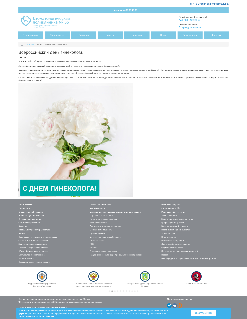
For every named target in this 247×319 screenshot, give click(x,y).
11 (138, 291)
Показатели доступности (172, 240)
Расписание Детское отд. (173, 211)
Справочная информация (30, 211)
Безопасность (190, 35)
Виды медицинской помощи (174, 226)
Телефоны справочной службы (33, 247)
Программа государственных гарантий (179, 251)
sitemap (93, 247)
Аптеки (21, 233)
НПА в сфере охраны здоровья (33, 251)
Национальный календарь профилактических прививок (116, 254)
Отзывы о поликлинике (100, 204)
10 (135, 291)
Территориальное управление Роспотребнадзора (42, 285)
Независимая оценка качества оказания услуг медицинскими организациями (93, 285)
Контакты (137, 35)
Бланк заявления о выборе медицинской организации (115, 211)
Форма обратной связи (172, 247)
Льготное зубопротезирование (175, 243)
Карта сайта (24, 208)
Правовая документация (29, 218)
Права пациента (97, 233)
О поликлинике (30, 35)
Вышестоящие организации (31, 215)
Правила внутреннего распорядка (34, 229)
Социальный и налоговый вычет (33, 240)
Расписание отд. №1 (171, 204)
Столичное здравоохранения (103, 251)
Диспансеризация (98, 222)
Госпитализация (26, 258)
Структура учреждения (29, 222)
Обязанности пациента (101, 229)
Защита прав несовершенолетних (177, 218)
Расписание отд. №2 (171, 208)
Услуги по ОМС (168, 233)
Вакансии (22, 226)
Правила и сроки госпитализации (34, 261)
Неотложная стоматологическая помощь (37, 236)
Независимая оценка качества (175, 229)
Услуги (110, 35)
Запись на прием (169, 215)
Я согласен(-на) (203, 312)
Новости (30, 44)
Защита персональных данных (32, 243)
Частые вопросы (97, 208)
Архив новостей (25, 204)
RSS (92, 243)
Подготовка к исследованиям (103, 218)
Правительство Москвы (196, 283)
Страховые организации (101, 215)
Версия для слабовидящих (213, 3)
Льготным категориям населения (105, 226)
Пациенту (84, 35)
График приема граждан (172, 222)
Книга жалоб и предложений (31, 254)
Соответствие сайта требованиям (105, 236)
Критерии (217, 35)
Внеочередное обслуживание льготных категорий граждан (188, 258)
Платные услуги (168, 236)
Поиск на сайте (97, 240)
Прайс (163, 35)
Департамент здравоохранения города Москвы (145, 285)
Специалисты (57, 35)
